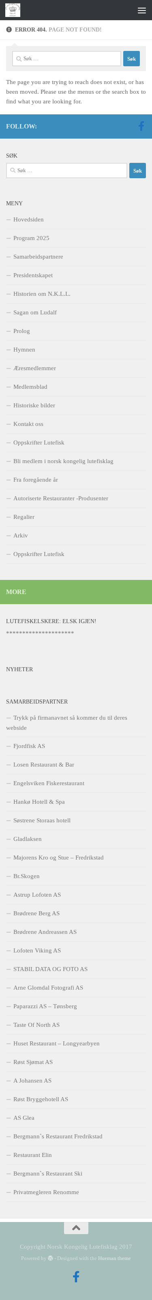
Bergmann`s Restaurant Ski (47, 1173)
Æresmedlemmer (34, 368)
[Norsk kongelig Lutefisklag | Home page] (15, 10)
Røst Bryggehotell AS (40, 1099)
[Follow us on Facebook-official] (141, 126)
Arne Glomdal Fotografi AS (48, 987)
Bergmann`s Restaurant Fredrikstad (58, 1136)
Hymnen (24, 349)
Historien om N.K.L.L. (42, 294)
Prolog (21, 331)
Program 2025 (31, 238)
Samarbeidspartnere (38, 256)
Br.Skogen (26, 876)
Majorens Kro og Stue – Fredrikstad (58, 857)
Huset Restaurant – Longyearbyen (56, 1043)
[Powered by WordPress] (50, 1258)
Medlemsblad (30, 386)
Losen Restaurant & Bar (43, 764)
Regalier (23, 517)
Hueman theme (114, 1258)
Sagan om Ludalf (35, 312)
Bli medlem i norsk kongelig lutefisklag (63, 461)
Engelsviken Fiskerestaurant (48, 783)
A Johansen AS (32, 1080)
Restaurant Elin (32, 1155)
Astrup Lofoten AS (37, 894)
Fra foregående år (35, 479)
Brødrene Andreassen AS (45, 932)
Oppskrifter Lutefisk (38, 442)
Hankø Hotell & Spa (39, 802)
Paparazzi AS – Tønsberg (45, 1006)
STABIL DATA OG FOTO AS (50, 969)
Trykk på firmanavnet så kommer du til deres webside (66, 722)
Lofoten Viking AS (37, 950)
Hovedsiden (28, 219)
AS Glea (23, 1118)
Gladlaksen (27, 839)
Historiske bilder (34, 405)
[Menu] (142, 10)
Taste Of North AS (36, 1025)
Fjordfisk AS (29, 746)
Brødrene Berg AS (36, 913)
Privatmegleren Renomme (46, 1192)
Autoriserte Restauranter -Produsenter (60, 498)
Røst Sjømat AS (33, 1062)
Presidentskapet (33, 275)
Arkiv (20, 535)
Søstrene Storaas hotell (42, 820)
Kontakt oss (28, 424)
